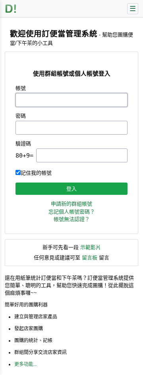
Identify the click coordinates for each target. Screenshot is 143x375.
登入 (71, 189)
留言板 (89, 258)
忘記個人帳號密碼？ (71, 212)
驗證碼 (23, 144)
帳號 (20, 88)
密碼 (20, 116)
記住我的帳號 (36, 173)
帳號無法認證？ (72, 219)
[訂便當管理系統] (11, 8)
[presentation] (82, 155)
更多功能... (25, 364)
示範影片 (90, 247)
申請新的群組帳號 (71, 204)
